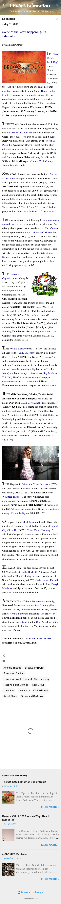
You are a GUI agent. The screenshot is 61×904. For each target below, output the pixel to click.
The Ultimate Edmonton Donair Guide (24, 781)
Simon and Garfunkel (32, 696)
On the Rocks (40, 690)
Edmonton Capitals (14, 673)
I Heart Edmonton (30, 5)
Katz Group (38, 684)
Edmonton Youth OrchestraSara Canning (26, 679)
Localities (9, 690)
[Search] (57, 5)
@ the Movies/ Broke (14, 853)
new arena (24, 690)
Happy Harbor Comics (16, 684)
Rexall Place (10, 696)
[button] (57, 19)
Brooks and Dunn (34, 667)
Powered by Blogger (32, 892)
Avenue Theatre (12, 667)
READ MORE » (50, 807)
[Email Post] (4, 661)
